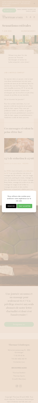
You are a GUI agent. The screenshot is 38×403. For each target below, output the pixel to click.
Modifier (11, 206)
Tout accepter (25, 206)
